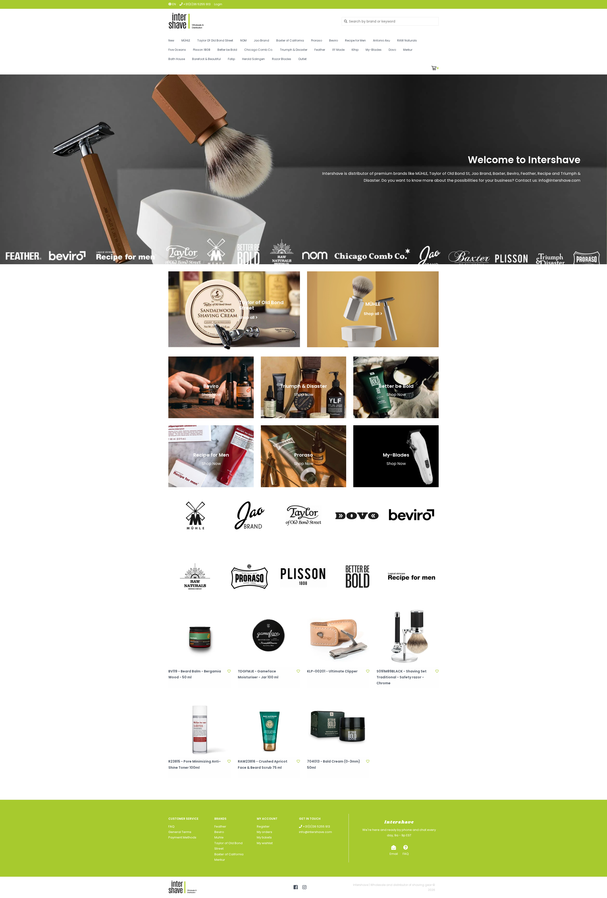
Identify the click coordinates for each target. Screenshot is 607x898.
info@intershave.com (315, 832)
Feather (319, 50)
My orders (264, 832)
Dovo (392, 50)
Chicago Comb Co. (258, 50)
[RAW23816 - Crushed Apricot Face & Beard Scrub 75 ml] (269, 726)
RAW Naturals (407, 40)
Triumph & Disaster (293, 50)
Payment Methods (182, 837)
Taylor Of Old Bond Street (215, 40)
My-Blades (374, 50)
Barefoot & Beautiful (206, 59)
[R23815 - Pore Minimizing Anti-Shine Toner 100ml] (199, 726)
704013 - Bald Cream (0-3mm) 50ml (333, 764)
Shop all (246, 317)
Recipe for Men (355, 40)
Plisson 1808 (201, 50)
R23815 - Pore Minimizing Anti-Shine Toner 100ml (194, 764)
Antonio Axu (381, 40)
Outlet (302, 59)
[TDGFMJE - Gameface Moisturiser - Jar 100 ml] (269, 636)
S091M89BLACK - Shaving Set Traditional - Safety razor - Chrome (402, 677)
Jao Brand (261, 40)
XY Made (338, 50)
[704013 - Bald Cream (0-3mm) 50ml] (338, 726)
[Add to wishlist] (229, 671)
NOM (243, 40)
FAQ (171, 826)
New (171, 40)
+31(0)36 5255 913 (316, 826)
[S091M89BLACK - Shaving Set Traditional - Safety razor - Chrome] (408, 636)
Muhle (219, 837)
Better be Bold (227, 50)
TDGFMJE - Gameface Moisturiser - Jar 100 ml (258, 674)
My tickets (264, 837)
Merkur (407, 50)
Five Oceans (177, 50)
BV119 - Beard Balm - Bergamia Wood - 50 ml (194, 674)
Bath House (176, 59)
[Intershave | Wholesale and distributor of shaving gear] (251, 21)
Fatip (231, 59)
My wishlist (265, 843)
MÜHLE (185, 40)
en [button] (173, 4)
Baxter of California (290, 40)
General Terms (179, 832)
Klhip (355, 50)
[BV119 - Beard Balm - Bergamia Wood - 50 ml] (199, 636)
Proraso (316, 40)
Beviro (333, 40)
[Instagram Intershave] (304, 887)
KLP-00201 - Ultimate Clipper (332, 671)
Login (218, 4)
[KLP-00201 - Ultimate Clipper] (338, 636)
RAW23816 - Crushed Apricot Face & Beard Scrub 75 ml (262, 764)
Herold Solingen (253, 59)
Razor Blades (281, 59)
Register (263, 826)
